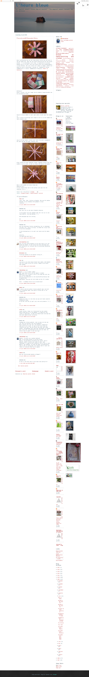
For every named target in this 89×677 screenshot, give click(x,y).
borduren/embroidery (62, 53)
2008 (58, 658)
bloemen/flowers (25, 193)
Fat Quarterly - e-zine (59, 558)
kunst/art (71, 67)
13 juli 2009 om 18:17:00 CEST (27, 220)
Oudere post (49, 371)
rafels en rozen (58, 163)
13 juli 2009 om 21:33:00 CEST (27, 249)
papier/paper (70, 74)
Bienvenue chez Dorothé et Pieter (59, 531)
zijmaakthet (59, 442)
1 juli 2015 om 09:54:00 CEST (27, 363)
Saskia (58, 434)
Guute (20, 287)
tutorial (41, 193)
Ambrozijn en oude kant (59, 491)
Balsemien (21, 253)
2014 (58, 569)
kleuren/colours (69, 66)
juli (59, 596)
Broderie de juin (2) (60, 601)
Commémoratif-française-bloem (27, 38)
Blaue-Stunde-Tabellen (59, 552)
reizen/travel (69, 77)
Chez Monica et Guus (59, 311)
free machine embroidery (65, 59)
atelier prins (58, 213)
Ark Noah (59, 49)
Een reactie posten (23, 365)
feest (72, 58)
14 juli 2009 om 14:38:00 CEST (27, 305)
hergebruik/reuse (61, 64)
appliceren (71, 48)
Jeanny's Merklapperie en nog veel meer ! (59, 243)
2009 (58, 579)
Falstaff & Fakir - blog (59, 545)
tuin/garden (59, 84)
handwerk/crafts (60, 63)
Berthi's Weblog (58, 260)
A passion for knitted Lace (59, 184)
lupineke (58, 496)
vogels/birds (59, 85)
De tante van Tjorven (59, 135)
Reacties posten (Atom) (29, 373)
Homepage (35, 371)
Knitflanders (59, 560)
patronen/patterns (60, 75)
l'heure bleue (31, 5)
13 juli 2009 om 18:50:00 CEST (27, 238)
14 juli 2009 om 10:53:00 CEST (27, 293)
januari (60, 654)
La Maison (58, 282)
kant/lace (58, 66)
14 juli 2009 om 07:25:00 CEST (27, 266)
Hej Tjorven (59, 119)
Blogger (55, 674)
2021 (58, 567)
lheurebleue (22, 270)
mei (59, 643)
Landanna (58, 268)
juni (59, 641)
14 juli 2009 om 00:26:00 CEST (27, 256)
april (59, 645)
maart (59, 648)
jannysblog (59, 324)
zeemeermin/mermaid (66, 87)
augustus (60, 593)
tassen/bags (59, 82)
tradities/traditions (62, 83)
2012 (58, 573)
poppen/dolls (70, 75)
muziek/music (70, 71)
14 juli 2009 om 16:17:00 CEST (27, 316)
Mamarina (58, 422)
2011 (58, 575)
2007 (58, 660)
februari (60, 651)
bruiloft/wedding (67, 58)
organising (58, 74)
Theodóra (72, 82)
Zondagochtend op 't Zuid (61, 614)
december (60, 580)
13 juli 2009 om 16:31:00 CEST (27, 204)
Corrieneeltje (23, 242)
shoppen (72, 78)
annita (21, 352)
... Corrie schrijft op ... (59, 338)
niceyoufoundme (70, 73)
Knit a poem (60, 598)
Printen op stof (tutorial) (61, 610)
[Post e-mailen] (37, 191)
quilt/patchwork (59, 77)
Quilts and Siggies (59, 149)
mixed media (61, 71)
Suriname (66, 79)
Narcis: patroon (65, 105)
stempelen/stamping (60, 79)
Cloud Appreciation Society (59, 555)
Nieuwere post (20, 371)
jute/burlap (71, 64)
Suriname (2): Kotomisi (61, 631)
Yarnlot (58, 510)
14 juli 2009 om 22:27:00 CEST (27, 348)
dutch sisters (58, 378)
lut (20, 260)
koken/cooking (60, 67)
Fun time (60, 624)
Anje (20, 198)
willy (20, 309)
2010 (58, 577)
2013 (58, 571)
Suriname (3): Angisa (60, 627)
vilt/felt (71, 84)
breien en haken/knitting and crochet (65, 56)
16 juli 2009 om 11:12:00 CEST (27, 356)
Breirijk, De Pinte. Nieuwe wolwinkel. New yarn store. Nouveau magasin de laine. (59, 518)
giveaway (72, 61)
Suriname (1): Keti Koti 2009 (60, 637)
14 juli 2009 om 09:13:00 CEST (27, 283)
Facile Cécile (58, 178)
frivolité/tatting (60, 61)
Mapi (57, 365)
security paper (61, 78)
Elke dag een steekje (59, 296)
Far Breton (61, 622)
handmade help (70, 62)
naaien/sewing (33, 193)
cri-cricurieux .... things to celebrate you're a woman (59, 452)
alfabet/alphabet (61, 48)
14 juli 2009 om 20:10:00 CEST (27, 332)
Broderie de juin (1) (60, 605)
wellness (67, 85)
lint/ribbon (71, 68)
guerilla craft (60, 62)
